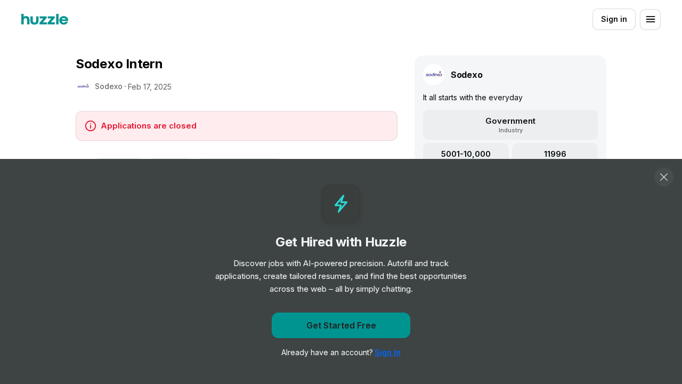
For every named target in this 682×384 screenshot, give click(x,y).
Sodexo (109, 86)
